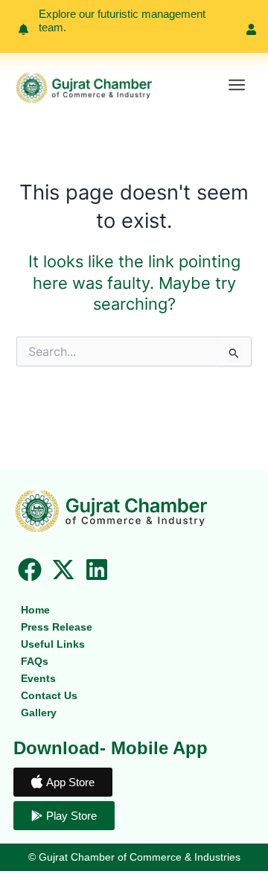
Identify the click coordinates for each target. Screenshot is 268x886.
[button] (236, 86)
